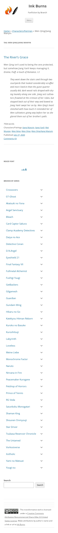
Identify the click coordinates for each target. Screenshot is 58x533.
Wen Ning (16, 131)
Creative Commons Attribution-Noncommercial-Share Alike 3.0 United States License (26, 517)
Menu (29, 20)
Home (7, 31)
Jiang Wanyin (28, 127)
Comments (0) (10, 138)
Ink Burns (38, 6)
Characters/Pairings (22, 31)
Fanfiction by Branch (37, 12)
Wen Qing (25, 131)
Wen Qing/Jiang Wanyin (42, 131)
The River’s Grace (16, 57)
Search (7, 480)
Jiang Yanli (39, 127)
